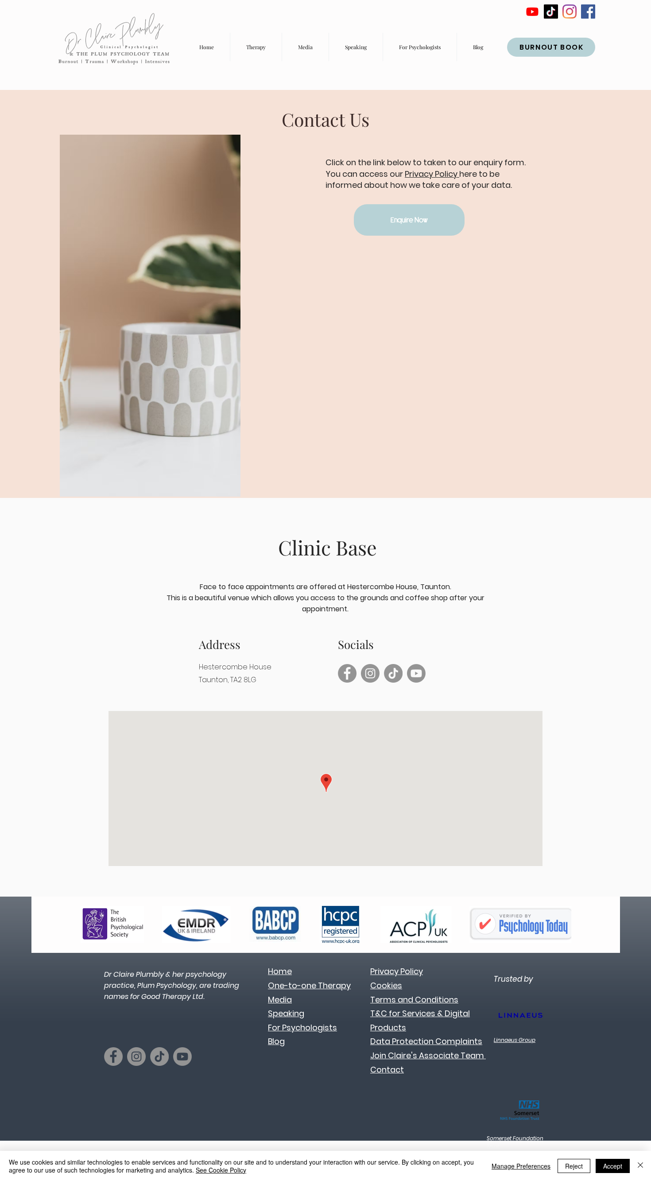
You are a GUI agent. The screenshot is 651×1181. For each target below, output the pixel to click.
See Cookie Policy (221, 1169)
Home (280, 971)
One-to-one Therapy (309, 985)
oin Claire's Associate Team (429, 1055)
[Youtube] (532, 11)
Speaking (286, 1013)
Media (280, 999)
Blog (276, 1041)
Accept (612, 1166)
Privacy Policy (432, 173)
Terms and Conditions (414, 999)
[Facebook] (588, 11)
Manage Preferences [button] (521, 1166)
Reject (574, 1166)
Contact (387, 1069)
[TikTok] (551, 11)
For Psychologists (302, 1027)
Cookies (386, 985)
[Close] (640, 1166)
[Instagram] (569, 11)
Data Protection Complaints (426, 1041)
